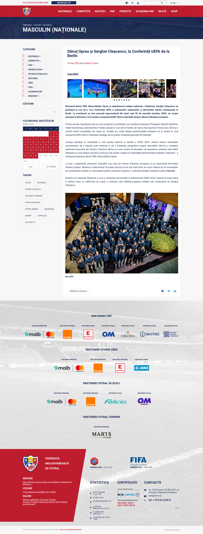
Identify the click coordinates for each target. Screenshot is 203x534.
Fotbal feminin (31, 209)
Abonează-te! (64, 3)
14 (46, 145)
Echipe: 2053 (98, 498)
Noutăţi (37, 25)
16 (56, 145)
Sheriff (28, 216)
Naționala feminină (33, 196)
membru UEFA (96, 467)
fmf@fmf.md (155, 495)
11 (31, 145)
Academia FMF (35, 91)
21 (46, 150)
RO (174, 3)
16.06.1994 (148, 467)
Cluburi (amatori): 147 (102, 502)
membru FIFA (136, 467)
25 (31, 156)
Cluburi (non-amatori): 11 (98, 513)
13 (41, 145)
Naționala (41, 183)
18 (31, 150)
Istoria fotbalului (33, 189)
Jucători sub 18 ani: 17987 (101, 518)
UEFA (30, 83)
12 (36, 145)
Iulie (30, 167)
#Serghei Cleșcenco (78, 291)
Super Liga (42, 216)
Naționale (47, 25)
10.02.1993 (108, 467)
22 (51, 150)
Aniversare (49, 209)
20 (41, 150)
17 (26, 150)
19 (36, 150)
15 (51, 145)
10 (26, 145)
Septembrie (51, 167)
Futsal (28, 183)
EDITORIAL (33, 78)
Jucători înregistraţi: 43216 (101, 507)
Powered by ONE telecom (172, 530)
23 (56, 150)
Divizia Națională (32, 202)
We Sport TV (30, 222)
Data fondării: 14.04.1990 (99, 493)
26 (36, 156)
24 (26, 156)
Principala (27, 25)
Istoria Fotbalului (38, 74)
